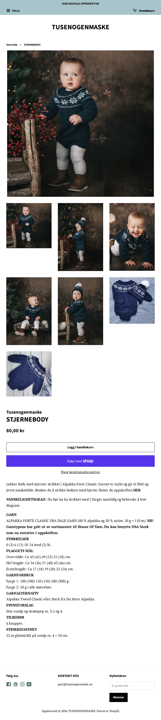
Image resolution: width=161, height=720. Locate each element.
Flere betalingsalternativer (80, 472)
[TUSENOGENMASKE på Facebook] (8, 685)
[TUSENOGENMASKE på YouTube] (29, 685)
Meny (15, 11)
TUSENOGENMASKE (80, 27)
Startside (11, 45)
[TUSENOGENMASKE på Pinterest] (15, 685)
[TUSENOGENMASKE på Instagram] (22, 685)
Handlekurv (146, 11)
